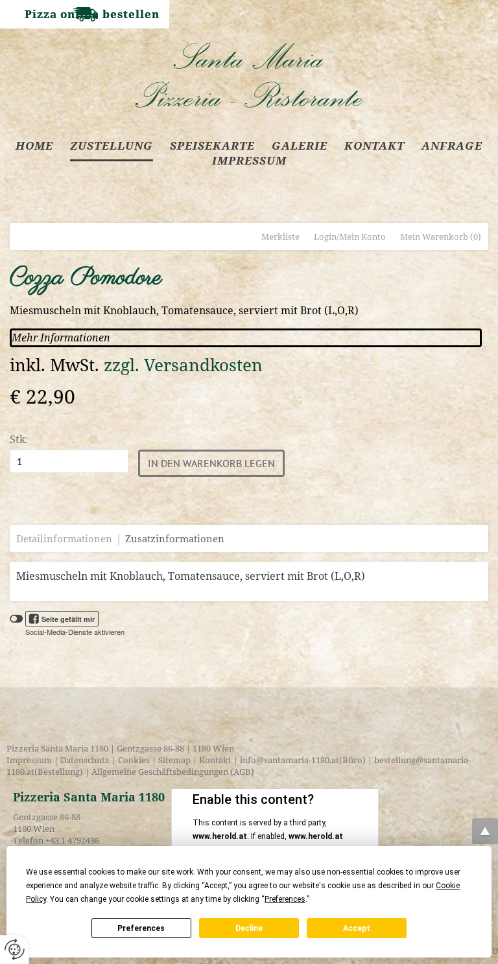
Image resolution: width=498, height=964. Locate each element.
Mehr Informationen (61, 337)
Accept (356, 928)
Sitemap (174, 760)
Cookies (134, 760)
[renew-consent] (14, 949)
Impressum (29, 760)
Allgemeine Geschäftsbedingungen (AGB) (171, 771)
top (485, 831)
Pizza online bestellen (92, 13)
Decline (249, 928)
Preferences (141, 928)
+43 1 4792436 (72, 840)
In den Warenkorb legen (211, 463)
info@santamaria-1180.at (289, 760)
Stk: (19, 439)
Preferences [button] (285, 899)
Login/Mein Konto (350, 236)
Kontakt (215, 760)
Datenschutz (85, 760)
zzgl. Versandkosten (183, 365)
